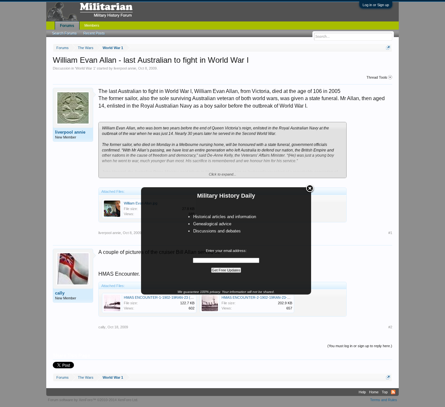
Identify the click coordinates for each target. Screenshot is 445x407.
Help (362, 392)
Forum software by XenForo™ (93, 400)
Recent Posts (94, 33)
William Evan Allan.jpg (140, 203)
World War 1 (85, 68)
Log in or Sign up (376, 5)
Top (385, 392)
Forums (67, 25)
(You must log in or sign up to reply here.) (359, 346)
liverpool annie (125, 68)
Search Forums (64, 33)
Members (91, 25)
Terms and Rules (383, 400)
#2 (390, 327)
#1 (390, 233)
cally (60, 293)
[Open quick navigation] (388, 48)
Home (374, 392)
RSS (393, 392)
